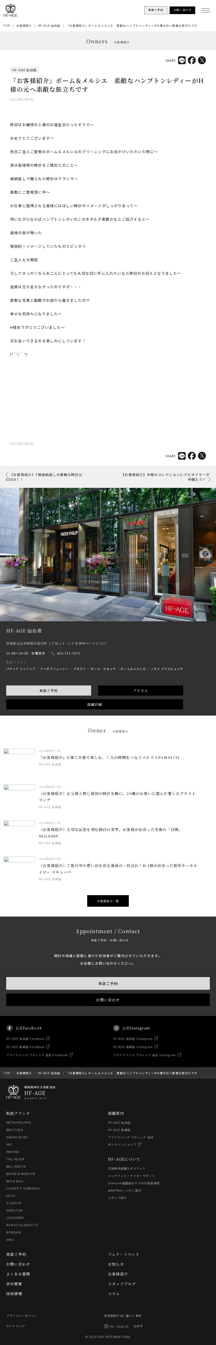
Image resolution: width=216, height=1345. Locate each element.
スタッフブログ (122, 1283)
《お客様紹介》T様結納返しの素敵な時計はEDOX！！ (44, 477)
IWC (9, 1144)
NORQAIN (13, 1232)
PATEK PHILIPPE (18, 1122)
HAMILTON (14, 1210)
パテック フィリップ (20, 669)
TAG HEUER (15, 1159)
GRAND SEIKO (17, 1137)
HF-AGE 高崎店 (119, 1130)
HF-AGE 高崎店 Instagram (133, 1047)
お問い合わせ (108, 999)
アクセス (140, 690)
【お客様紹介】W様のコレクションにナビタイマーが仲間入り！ (165, 477)
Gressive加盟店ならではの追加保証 (134, 1183)
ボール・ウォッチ (103, 669)
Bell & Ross (14, 1181)
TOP (7, 25)
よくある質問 (18, 1274)
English (123, 1326)
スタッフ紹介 (117, 1198)
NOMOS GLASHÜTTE (22, 1225)
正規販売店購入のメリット (127, 1168)
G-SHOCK (13, 1203)
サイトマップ (15, 1326)
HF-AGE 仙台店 (49, 25)
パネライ (79, 669)
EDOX (10, 1196)
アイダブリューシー (54, 669)
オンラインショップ (122, 1144)
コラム (114, 1293)
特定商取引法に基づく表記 (123, 1315)
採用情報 (14, 1293)
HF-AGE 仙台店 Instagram (133, 1038)
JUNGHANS (15, 1218)
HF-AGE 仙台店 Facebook (25, 1038)
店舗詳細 (94, 704)
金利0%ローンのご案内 (124, 1190)
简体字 (138, 1326)
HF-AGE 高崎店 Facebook (25, 1047)
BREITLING (14, 1130)
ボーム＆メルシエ (133, 669)
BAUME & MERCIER (20, 1174)
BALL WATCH (16, 1166)
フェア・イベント (124, 1254)
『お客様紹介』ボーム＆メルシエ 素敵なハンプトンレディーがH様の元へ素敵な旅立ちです (131, 25)
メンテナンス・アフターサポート (131, 1176)
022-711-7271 (68, 653)
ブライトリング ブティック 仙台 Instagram (144, 1055)
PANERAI (12, 1152)
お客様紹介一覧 (108, 901)
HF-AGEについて (124, 1159)
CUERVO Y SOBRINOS (23, 1188)
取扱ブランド (18, 1113)
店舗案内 (116, 1113)
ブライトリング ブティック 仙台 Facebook (37, 1055)
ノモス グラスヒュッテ (167, 669)
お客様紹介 (24, 25)
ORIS (10, 1239)
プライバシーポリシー (22, 1315)
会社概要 (14, 1283)
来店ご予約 (48, 690)
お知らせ (116, 1264)
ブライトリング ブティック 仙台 (131, 1137)
